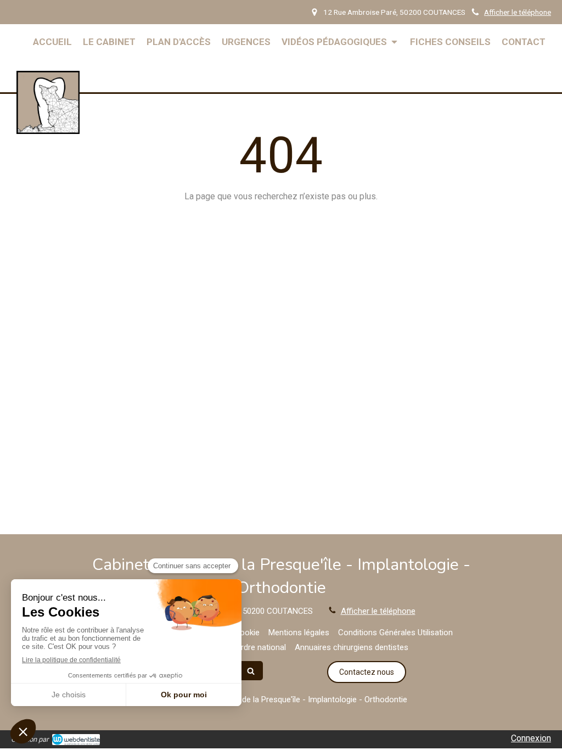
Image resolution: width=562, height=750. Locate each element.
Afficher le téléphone (517, 12)
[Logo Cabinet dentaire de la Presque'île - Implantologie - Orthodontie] (48, 131)
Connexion (531, 738)
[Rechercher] (251, 670)
